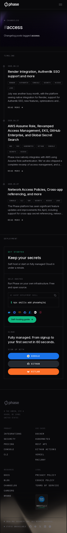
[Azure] (30, 312)
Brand (7, 495)
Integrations (12, 433)
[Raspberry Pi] (40, 312)
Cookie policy (45, 480)
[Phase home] (12, 4)
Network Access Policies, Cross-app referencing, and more (35, 192)
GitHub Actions (45, 449)
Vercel (39, 454)
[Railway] (35, 312)
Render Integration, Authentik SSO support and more (34, 74)
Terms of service (47, 485)
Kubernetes (42, 439)
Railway (40, 459)
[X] (40, 526)
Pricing (9, 444)
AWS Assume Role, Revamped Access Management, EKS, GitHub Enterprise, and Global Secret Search (34, 133)
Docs (7, 475)
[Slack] (35, 526)
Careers (9, 490)
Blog (7, 480)
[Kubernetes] (14, 312)
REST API (41, 444)
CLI (6, 454)
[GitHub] (30, 526)
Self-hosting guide (20, 319)
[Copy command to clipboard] (55, 295)
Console (9, 449)
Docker (39, 433)
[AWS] (19, 312)
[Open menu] (60, 4)
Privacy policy (45, 475)
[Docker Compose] (9, 312)
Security (10, 439)
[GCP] (25, 312)
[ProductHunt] (50, 526)
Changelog (13, 20)
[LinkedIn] (45, 526)
